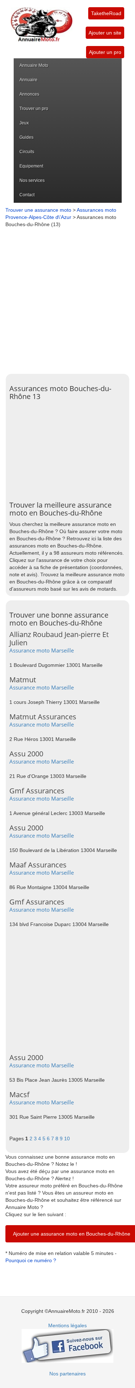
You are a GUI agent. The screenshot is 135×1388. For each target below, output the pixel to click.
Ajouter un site (105, 33)
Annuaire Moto (33, 65)
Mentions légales (67, 1325)
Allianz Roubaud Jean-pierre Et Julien (59, 638)
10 (67, 1138)
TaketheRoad (106, 13)
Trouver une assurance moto (38, 210)
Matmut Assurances (42, 717)
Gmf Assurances (36, 791)
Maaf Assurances (38, 865)
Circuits (26, 151)
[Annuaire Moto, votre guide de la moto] (41, 21)
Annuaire (28, 79)
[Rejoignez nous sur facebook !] (67, 1345)
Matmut (22, 679)
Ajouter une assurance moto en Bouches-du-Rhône (71, 1234)
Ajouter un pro (105, 52)
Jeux (24, 122)
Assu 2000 (26, 754)
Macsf (19, 1094)
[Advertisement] (67, 299)
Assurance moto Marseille (41, 650)
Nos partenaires (67, 1373)
